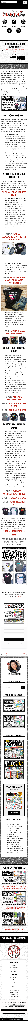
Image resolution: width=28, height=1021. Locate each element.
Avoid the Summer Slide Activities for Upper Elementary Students (14, 908)
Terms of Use (14, 994)
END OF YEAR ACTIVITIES (14, 832)
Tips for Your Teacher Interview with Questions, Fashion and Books (14, 928)
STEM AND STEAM (17, 497)
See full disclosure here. (17, 1006)
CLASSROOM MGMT (13, 831)
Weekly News (14, 978)
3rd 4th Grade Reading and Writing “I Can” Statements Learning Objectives (14, 887)
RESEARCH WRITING (13, 842)
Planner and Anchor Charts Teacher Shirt (15, 280)
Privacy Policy (14, 992)
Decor (23, 26)
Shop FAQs (14, 971)
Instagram (14, 982)
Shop (14, 965)
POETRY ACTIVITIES (13, 836)
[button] (14, 6)
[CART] (25, 2)
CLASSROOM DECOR (13, 829)
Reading (4, 26)
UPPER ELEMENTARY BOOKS (15, 850)
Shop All (18, 35)
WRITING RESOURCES (13, 852)
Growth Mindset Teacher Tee (14, 492)
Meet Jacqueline (14, 990)
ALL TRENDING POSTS (9, 49)
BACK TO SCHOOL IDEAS (15, 827)
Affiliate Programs (14, 996)
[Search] (23, 687)
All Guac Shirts (17, 410)
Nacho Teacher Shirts (17, 404)
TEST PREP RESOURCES (14, 846)
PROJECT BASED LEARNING (15, 838)
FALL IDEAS (10, 834)
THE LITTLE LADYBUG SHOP (15, 848)
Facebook (14, 984)
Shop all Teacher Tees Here (14, 193)
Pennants (9, 35)
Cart (14, 969)
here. (19, 596)
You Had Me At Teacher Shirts (16, 332)
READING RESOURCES (14, 840)
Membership (14, 980)
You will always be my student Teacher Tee (14, 237)
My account (14, 967)
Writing (14, 26)
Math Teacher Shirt (17, 503)
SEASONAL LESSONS (13, 844)
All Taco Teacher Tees (14, 398)
